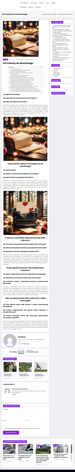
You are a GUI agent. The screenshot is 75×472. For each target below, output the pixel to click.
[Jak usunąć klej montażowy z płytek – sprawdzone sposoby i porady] (40, 366)
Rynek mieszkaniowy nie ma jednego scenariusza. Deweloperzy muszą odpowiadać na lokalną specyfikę (62, 31)
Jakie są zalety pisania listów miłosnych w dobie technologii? (22, 87)
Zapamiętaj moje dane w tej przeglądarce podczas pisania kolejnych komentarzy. (22, 428)
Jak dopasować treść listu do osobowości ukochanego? (21, 85)
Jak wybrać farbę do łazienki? (60, 38)
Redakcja (37, 7)
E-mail (27, 420)
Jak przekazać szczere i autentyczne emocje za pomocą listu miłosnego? (24, 86)
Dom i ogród (33, 3)
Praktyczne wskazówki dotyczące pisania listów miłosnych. (21, 77)
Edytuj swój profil (40, 339)
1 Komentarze (29, 59)
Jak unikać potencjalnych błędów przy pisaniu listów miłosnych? (22, 80)
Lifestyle (53, 3)
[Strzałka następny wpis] (47, 352)
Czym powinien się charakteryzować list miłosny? (21, 70)
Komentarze (5, 409)
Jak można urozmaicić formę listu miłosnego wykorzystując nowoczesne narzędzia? (26, 91)
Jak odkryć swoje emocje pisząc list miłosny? (19, 76)
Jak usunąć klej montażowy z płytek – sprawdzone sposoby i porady (40, 375)
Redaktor (22, 372)
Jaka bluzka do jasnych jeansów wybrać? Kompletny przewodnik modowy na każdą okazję (9, 375)
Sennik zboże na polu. (33, 352)
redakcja (12, 59)
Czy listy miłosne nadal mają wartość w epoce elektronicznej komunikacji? (24, 89)
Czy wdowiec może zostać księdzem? (16, 352)
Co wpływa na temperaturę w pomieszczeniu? (28, 458)
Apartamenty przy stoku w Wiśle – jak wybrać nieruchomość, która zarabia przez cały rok (61, 41)
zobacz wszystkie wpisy (23, 343)
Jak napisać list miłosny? (16, 69)
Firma (47, 3)
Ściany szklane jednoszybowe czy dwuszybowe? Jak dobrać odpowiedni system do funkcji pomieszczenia (62, 35)
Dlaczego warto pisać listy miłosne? (18, 71)
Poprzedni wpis (20, 350)
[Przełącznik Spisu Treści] (40, 67)
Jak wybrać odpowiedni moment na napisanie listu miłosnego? (22, 84)
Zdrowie (31, 7)
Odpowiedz (14, 394)
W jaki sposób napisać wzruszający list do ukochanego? (20, 72)
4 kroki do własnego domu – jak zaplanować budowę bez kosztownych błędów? (60, 45)
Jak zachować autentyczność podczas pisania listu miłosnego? (22, 79)
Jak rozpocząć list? (14, 74)
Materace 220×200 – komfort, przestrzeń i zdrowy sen (48, 455)
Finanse (41, 3)
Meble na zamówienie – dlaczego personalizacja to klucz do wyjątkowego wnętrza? (60, 49)
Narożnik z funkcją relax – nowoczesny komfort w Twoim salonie (67, 455)
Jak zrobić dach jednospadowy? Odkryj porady (13, 457)
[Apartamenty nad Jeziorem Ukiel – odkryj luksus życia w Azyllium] (25, 366)
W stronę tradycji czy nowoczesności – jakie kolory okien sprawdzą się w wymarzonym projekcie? (61, 59)
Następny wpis (30, 350)
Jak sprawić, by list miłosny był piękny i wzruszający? (20, 75)
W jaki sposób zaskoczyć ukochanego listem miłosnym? (20, 82)
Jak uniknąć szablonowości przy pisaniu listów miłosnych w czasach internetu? (25, 90)
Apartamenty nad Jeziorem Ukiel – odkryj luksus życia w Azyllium (24, 375)
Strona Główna (24, 3)
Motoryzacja (23, 7)
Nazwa (4, 420)
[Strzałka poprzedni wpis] (3, 352)
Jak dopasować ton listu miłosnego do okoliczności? (20, 81)
